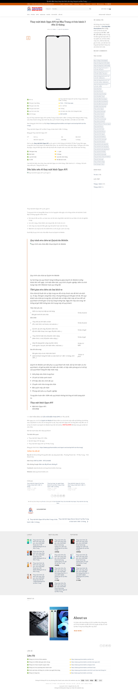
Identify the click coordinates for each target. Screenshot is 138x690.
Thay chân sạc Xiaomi (99, 121)
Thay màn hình (61, 683)
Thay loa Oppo (106, 124)
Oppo (71, 4)
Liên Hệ (94, 4)
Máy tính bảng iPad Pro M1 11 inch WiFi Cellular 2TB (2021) (101, 72)
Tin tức (58, 19)
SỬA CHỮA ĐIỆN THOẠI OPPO (51, 417)
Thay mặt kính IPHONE (99, 151)
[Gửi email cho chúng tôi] (110, 4)
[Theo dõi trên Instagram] (107, 4)
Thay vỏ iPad (97, 161)
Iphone (66, 4)
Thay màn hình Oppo (99, 134)
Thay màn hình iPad (99, 129)
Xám (103, 164)
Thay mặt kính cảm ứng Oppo (101, 146)
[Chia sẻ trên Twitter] (55, 496)
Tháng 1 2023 (98, 184)
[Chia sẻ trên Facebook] (52, 496)
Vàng (103, 161)
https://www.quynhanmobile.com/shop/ (81, 673)
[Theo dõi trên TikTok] (104, 645)
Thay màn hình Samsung (100, 139)
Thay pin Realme (106, 156)
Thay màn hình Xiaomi (99, 141)
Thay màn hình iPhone (99, 131)
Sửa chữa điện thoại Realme (100, 101)
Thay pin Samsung (98, 159)
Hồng (98, 60)
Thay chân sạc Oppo (99, 116)
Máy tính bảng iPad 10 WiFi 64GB (102, 65)
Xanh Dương (97, 164)
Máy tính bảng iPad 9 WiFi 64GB (101, 63)
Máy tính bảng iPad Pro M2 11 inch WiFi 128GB (101, 85)
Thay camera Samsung (99, 111)
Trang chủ (49, 683)
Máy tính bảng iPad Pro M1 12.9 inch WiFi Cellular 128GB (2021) (101, 81)
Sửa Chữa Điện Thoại (58, 501)
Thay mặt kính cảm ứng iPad (101, 144)
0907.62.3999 (38, 461)
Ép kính (54, 683)
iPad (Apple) (104, 60)
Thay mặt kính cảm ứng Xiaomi (101, 149)
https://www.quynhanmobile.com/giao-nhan (83, 665)
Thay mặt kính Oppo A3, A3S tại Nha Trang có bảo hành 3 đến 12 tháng (76, 485)
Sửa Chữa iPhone (98, 91)
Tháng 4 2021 (98, 187)
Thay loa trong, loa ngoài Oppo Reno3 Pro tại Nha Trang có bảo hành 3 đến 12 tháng (55, 485)
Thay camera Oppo (98, 109)
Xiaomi (82, 4)
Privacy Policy (88, 683)
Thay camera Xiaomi (99, 114)
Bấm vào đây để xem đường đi (48, 464)
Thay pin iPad (97, 156)
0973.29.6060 (47, 461)
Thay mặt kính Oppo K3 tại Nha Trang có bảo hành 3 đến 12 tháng (35, 485)
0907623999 (67, 425)
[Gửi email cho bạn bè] (58, 496)
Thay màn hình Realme (99, 136)
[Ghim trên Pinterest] (61, 496)
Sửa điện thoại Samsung (100, 106)
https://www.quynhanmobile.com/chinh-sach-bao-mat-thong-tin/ (88, 670)
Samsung (76, 4)
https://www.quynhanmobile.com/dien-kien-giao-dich (85, 662)
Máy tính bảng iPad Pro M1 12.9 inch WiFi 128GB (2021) (101, 77)
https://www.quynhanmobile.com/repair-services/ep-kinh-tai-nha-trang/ (61, 447)
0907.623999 (63, 114)
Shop (82, 683)
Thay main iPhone (98, 126)
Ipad (62, 4)
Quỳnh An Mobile (46, 420)
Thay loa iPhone (98, 124)
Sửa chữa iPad (97, 88)
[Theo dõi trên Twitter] (108, 4)
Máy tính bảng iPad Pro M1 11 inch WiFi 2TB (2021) (101, 68)
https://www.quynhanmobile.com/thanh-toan (83, 667)
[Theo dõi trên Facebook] (105, 4)
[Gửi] (90, 9)
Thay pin (68, 683)
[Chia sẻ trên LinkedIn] (63, 496)
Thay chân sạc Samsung (99, 119)
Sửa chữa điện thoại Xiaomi (100, 104)
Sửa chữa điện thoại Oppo (70, 501)
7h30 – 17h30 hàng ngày (66, 103)
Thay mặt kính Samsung (100, 154)
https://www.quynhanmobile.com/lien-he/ (82, 659)
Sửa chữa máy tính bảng (100, 93)
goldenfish (66, 29)
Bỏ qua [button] (89, 1)
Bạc (95, 60)
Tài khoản (87, 4)
